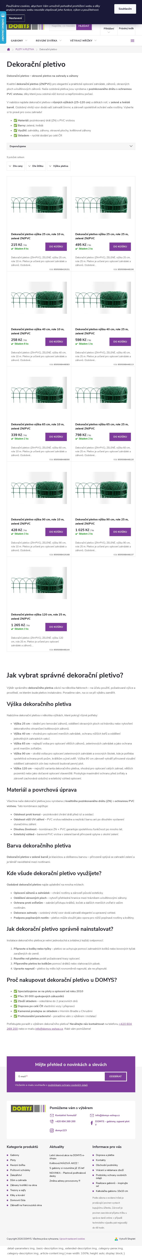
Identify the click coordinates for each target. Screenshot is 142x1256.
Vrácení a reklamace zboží (110, 1170)
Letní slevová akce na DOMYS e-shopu (67, 1157)
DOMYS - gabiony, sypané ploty (112, 1123)
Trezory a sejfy (18, 1190)
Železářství (16, 1175)
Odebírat (115, 1076)
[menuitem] (19, 40)
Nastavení (15, 18)
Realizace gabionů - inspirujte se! (112, 1184)
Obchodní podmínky (107, 1165)
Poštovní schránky (20, 1170)
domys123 (61, 1130)
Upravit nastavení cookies (72, 1238)
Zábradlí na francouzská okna (26, 1205)
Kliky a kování (17, 1195)
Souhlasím (125, 9)
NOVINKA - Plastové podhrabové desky (68, 1174)
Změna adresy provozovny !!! (65, 1181)
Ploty (13, 1160)
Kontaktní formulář (65, 1115)
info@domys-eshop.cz (49, 1029)
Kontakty (101, 1160)
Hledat (83, 26)
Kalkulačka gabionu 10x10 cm (112, 1191)
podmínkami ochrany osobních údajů (68, 1085)
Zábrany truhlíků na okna (23, 1185)
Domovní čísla (17, 1200)
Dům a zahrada (18, 1180)
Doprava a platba (105, 1155)
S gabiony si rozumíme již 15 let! (67, 1168)
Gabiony (14, 1155)
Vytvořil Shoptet (127, 1238)
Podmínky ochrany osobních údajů (111, 1177)
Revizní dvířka (17, 1165)
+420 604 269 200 (65, 1121)
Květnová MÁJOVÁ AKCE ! (64, 1163)
